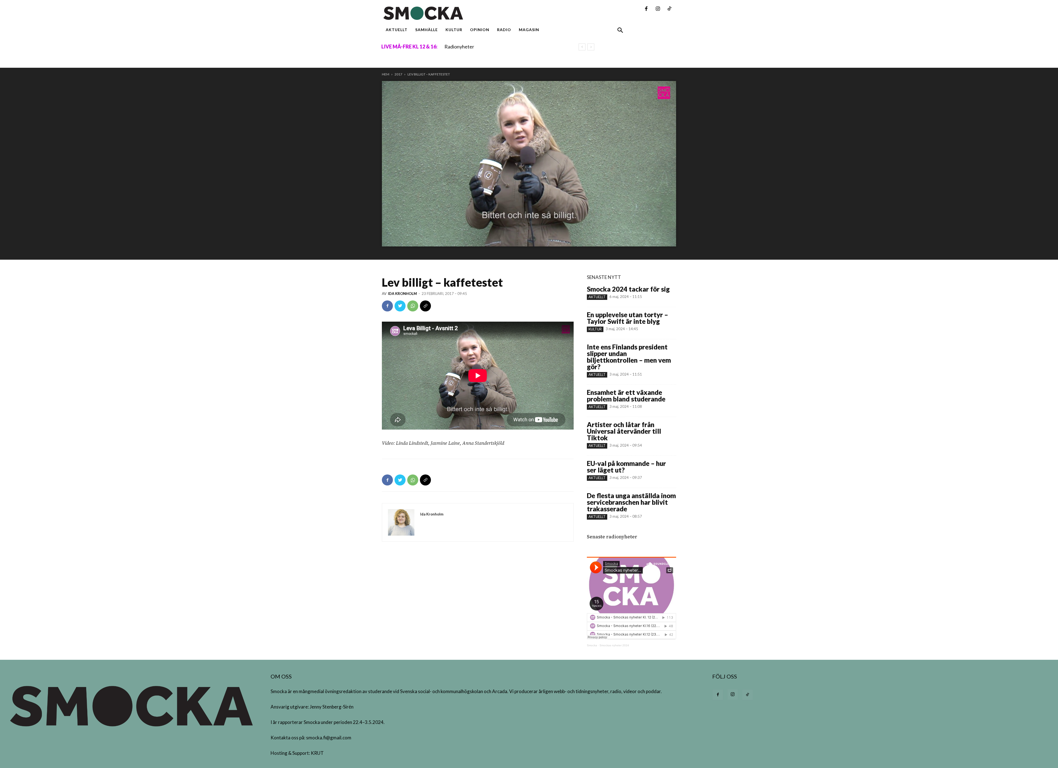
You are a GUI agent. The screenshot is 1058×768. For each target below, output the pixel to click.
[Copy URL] (425, 305)
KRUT (317, 753)
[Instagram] (658, 9)
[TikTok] (669, 9)
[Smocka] (478, 13)
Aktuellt (597, 297)
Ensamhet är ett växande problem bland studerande (626, 395)
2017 (398, 74)
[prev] (582, 47)
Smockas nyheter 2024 (614, 645)
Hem (385, 74)
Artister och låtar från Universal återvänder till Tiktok (624, 431)
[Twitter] (400, 305)
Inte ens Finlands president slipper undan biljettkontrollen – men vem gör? (629, 357)
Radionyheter (459, 47)
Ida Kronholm (402, 293)
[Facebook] (646, 9)
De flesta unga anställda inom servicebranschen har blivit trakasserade (631, 502)
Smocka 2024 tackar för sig (628, 289)
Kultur (595, 329)
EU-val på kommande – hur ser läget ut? (626, 466)
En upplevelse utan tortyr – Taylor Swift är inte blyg (627, 318)
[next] (590, 47)
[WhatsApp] (412, 305)
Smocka (592, 645)
